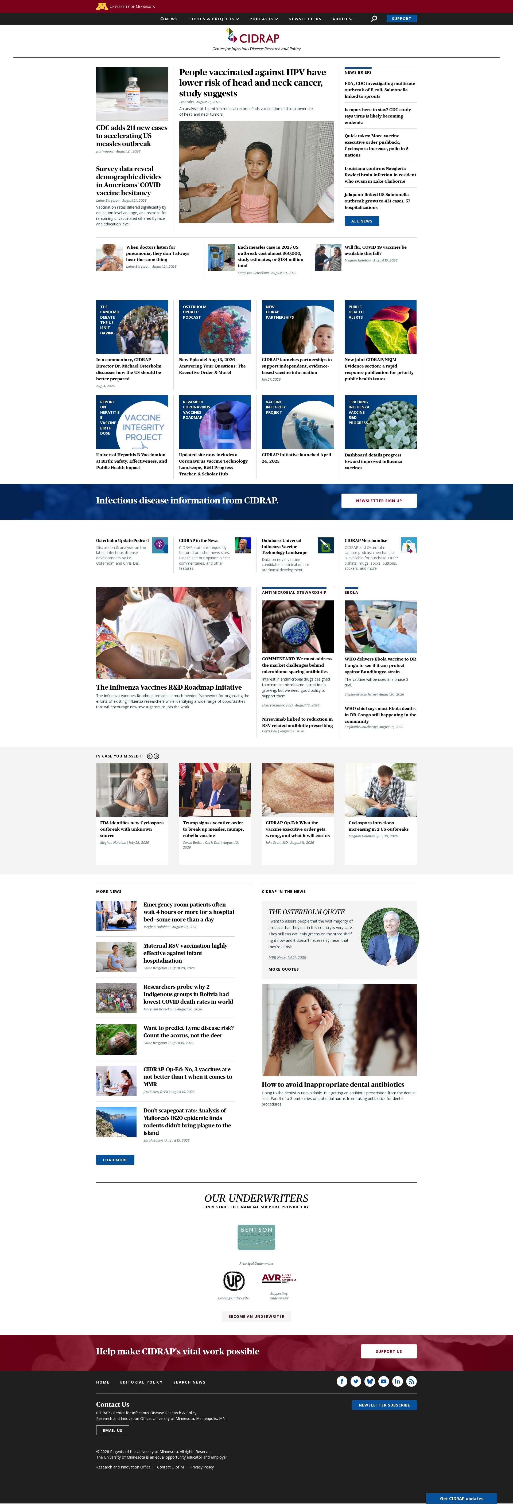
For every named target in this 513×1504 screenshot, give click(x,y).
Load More (115, 1159)
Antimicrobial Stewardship (294, 592)
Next (156, 756)
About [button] (340, 18)
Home (103, 1382)
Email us (112, 1430)
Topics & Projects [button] (212, 18)
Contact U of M (170, 1467)
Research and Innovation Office (123, 1467)
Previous (150, 756)
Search (374, 18)
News (171, 18)
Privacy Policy (202, 1467)
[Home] (252, 35)
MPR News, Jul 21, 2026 (287, 957)
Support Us (389, 1351)
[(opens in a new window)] (125, 6)
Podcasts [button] (262, 18)
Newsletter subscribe (384, 1405)
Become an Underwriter (256, 1316)
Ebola (351, 592)
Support (401, 18)
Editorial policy (141, 1382)
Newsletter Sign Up (379, 500)
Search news (189, 1382)
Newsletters (305, 18)
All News (361, 221)
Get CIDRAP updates (461, 1499)
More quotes (284, 969)
